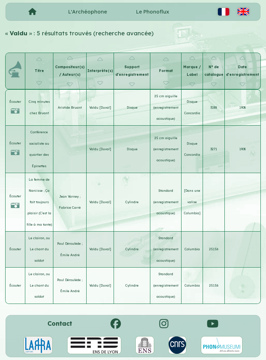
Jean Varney (69, 196)
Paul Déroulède (69, 243)
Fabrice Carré (70, 207)
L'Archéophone (87, 11)
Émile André (70, 255)
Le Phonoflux (152, 11)
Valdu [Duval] (100, 107)
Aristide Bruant (70, 107)
